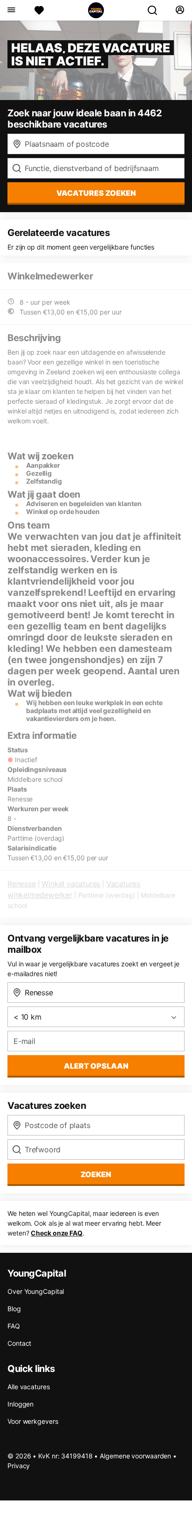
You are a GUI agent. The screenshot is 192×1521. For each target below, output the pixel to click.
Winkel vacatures (70, 883)
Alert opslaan (96, 1066)
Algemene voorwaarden (135, 1456)
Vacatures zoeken (96, 193)
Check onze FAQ (56, 1233)
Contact (19, 1343)
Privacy (18, 1466)
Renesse (21, 883)
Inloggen (20, 1404)
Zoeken (96, 1174)
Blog (14, 1309)
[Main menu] (11, 10)
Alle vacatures (28, 1387)
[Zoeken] (156, 10)
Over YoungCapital (35, 1291)
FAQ (13, 1326)
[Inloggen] (179, 10)
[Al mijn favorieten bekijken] (39, 10)
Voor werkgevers (32, 1421)
